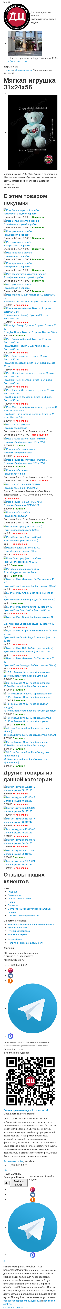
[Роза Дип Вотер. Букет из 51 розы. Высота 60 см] (30, 326)
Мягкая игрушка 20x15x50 (18, 853)
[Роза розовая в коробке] (18, 231)
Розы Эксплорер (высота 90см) (21, 561)
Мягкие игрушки (23, 70)
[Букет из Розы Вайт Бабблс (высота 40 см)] (28, 647)
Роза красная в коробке (17, 256)
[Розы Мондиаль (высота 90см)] (22, 568)
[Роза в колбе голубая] (17, 512)
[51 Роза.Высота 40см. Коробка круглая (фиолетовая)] (30, 753)
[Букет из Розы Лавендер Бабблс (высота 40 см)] (30, 580)
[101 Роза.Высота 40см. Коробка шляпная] (28, 693)
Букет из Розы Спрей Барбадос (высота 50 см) (29, 599)
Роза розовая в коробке (17, 234)
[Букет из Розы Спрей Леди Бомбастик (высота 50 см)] (30, 631)
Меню (6, 1)
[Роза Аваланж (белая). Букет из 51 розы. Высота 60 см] (30, 340)
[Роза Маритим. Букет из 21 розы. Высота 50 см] (30, 296)
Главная (8, 70)
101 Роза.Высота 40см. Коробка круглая (26, 721)
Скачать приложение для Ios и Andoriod (26, 1110)
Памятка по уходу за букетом (24, 915)
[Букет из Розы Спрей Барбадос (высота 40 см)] (30, 618)
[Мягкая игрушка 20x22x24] (19, 860)
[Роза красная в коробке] (18, 252)
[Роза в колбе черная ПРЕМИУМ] (23, 501)
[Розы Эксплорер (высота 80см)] (22, 536)
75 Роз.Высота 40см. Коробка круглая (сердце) (30, 710)
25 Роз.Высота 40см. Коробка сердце (24, 745)
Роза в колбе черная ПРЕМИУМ (21, 505)
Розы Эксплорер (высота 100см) (21, 529)
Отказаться (22, 1307)
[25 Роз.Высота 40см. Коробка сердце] (26, 741)
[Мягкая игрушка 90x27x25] (19, 807)
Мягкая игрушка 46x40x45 (18, 832)
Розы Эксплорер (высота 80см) (21, 540)
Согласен (8, 1307)
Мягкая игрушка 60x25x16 (18, 790)
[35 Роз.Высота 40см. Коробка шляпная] (27, 682)
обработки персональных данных (22, 1300)
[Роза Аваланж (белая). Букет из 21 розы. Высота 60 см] (30, 309)
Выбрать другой (19, 1182)
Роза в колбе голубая (15, 515)
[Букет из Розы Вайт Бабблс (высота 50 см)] (28, 606)
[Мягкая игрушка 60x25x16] (19, 786)
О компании (14, 895)
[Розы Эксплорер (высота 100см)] (23, 526)
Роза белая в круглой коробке (20, 213)
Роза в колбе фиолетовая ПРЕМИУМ (24, 442)
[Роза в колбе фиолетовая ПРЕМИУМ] (25, 438)
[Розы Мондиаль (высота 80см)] (22, 547)
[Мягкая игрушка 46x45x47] (19, 797)
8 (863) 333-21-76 (17, 61)
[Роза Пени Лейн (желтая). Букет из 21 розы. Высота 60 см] (30, 374)
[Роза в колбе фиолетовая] (19, 448)
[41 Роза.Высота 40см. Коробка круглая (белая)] (30, 729)
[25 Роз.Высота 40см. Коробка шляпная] (27, 671)
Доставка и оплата (18, 927)
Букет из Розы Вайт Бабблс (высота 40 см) (27, 651)
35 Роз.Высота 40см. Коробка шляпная (25, 686)
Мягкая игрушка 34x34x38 (18, 843)
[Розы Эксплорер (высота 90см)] (22, 557)
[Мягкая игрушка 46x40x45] (19, 828)
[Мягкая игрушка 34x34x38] (19, 839)
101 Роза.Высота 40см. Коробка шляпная (27, 697)
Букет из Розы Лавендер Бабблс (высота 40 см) (30, 585)
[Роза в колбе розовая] (17, 424)
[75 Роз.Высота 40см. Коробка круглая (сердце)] (30, 705)
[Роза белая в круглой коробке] (21, 209)
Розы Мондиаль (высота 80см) (20, 551)
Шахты (7, 1170)
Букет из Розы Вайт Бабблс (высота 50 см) (27, 610)
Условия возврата (17, 934)
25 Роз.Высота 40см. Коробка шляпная (25, 675)
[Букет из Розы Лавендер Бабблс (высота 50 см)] (30, 659)
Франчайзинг (15, 939)
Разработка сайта (13, 1161)
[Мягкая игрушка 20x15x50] (19, 849)
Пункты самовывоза (19, 930)
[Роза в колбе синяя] (16, 469)
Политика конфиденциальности (25, 942)
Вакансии (13, 905)
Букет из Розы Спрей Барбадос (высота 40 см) (29, 623)
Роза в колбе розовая (15, 427)
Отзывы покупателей (19, 898)
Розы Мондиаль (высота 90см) (20, 572)
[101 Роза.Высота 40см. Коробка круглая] (27, 717)
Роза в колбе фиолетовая (18, 452)
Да (6, 1182)
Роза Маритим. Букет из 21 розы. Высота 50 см (30, 301)
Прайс (11, 901)
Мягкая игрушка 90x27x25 (18, 811)
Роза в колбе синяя (14, 473)
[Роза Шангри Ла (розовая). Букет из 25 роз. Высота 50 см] (30, 391)
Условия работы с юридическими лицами (31, 924)
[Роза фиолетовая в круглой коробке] (25, 273)
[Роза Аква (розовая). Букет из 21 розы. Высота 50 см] (30, 357)
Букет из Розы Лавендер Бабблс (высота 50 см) (30, 665)
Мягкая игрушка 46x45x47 (18, 800)
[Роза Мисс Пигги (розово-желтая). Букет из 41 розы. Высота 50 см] (30, 408)
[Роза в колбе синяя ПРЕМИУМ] (22, 483)
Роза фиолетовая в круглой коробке (24, 277)
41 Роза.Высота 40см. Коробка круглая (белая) (30, 734)
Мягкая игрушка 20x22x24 (18, 864)
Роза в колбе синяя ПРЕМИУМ (21, 487)
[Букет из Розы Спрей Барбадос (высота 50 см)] (30, 594)
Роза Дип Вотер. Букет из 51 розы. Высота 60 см (30, 332)
